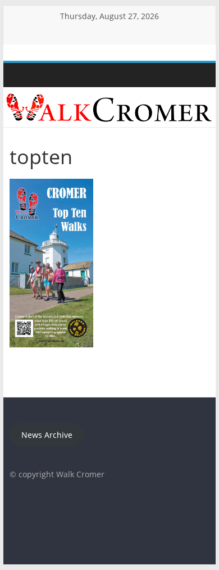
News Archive (46, 434)
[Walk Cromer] (21, 75)
